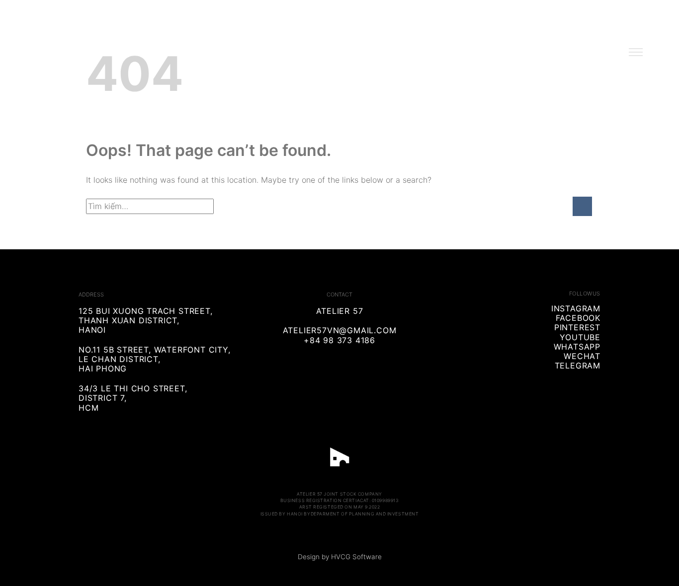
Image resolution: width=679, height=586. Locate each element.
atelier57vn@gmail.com (340, 330)
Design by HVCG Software (340, 557)
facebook (578, 318)
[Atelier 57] (339, 51)
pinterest (577, 327)
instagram (575, 308)
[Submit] (582, 206)
